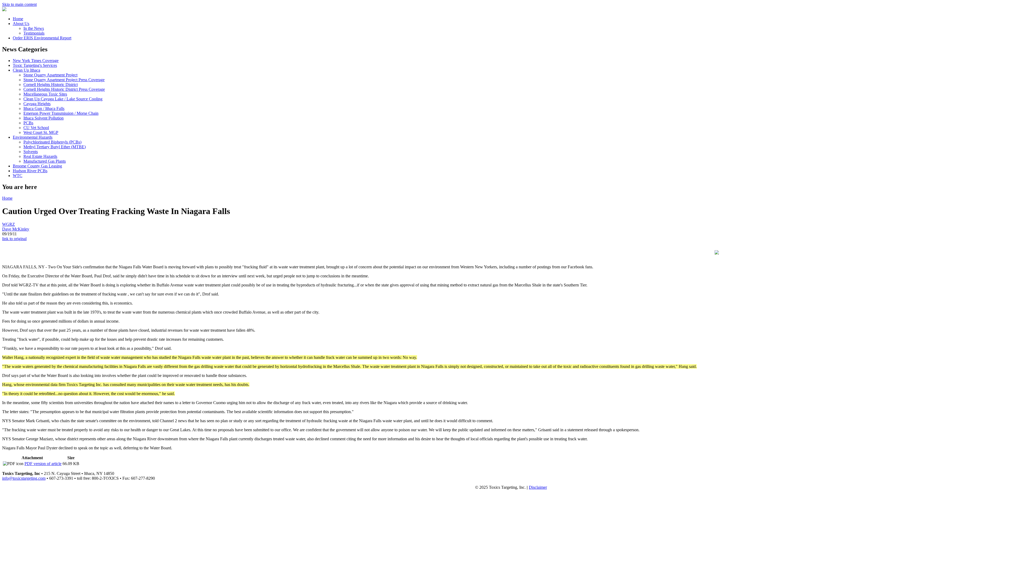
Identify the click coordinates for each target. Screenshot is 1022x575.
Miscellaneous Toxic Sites (45, 94)
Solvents (30, 151)
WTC (17, 175)
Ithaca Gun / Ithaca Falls (43, 108)
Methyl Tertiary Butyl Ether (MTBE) (54, 147)
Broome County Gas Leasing (37, 166)
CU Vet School (36, 127)
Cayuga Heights (37, 103)
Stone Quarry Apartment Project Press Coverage (64, 79)
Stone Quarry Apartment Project (50, 75)
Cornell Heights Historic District (50, 84)
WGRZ (8, 224)
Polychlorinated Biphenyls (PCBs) (52, 142)
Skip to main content (19, 4)
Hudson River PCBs (30, 171)
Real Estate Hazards (40, 156)
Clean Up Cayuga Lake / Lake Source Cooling (62, 99)
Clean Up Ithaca (26, 70)
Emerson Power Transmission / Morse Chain (60, 113)
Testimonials (33, 33)
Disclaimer (538, 487)
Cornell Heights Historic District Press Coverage (64, 89)
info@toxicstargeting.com (24, 478)
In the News (33, 28)
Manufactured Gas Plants (44, 161)
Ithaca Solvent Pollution (43, 118)
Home (18, 19)
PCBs (28, 123)
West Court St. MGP (40, 132)
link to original (14, 238)
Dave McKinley (15, 229)
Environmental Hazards (32, 137)
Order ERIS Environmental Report (42, 38)
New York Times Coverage (36, 60)
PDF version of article (42, 463)
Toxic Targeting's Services (35, 65)
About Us (21, 23)
